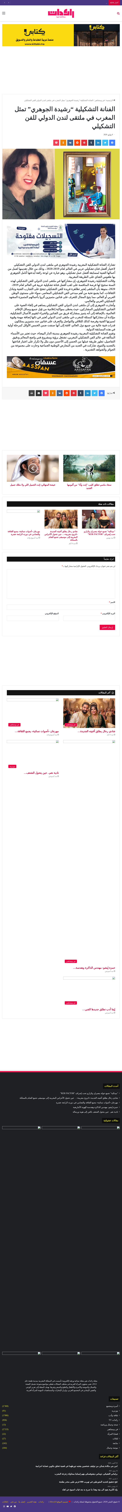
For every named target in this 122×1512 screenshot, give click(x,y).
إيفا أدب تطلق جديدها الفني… (98, 1009)
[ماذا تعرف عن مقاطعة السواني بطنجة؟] (100, 1137)
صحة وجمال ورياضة (109, 1425)
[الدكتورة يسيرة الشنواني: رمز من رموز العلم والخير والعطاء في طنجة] (21, 1137)
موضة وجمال (112, 1448)
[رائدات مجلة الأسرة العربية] (61, 13)
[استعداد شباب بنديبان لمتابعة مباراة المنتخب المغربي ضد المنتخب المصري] (61, 1238)
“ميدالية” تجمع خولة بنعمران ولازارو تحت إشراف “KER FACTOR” (89, 1093)
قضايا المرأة (113, 1434)
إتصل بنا (22, 1502)
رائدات (41, 1502)
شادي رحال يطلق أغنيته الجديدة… (96, 731)
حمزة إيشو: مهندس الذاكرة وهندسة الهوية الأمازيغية (95, 1107)
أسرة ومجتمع (112, 1406)
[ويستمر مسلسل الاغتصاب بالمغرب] (100, 1363)
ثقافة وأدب (113, 1415)
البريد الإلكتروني (108, 613)
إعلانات (5, 1502)
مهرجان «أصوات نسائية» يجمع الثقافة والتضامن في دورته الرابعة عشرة (78, 2)
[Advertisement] (61, 70)
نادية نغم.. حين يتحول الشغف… (41, 772)
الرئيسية (109, 100)
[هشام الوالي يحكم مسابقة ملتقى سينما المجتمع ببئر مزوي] (21, 1363)
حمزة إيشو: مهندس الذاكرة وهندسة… (94, 967)
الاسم (112, 602)
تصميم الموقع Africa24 (59, 1502)
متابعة (115, 1443)
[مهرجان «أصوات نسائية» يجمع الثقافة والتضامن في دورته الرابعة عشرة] (23, 519)
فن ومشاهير (100, 100)
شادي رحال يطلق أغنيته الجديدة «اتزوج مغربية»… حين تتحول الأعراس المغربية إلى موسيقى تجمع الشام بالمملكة (69, 1098)
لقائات (115, 1438)
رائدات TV (113, 1420)
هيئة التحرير (31, 1502)
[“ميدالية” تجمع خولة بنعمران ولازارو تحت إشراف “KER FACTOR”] (98, 519)
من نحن (13, 1502)
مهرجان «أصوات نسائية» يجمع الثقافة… (37, 731)
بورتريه (115, 1411)
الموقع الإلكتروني (52, 613)
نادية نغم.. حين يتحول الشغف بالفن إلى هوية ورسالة (95, 1112)
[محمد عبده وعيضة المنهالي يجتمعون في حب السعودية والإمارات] (61, 1363)
